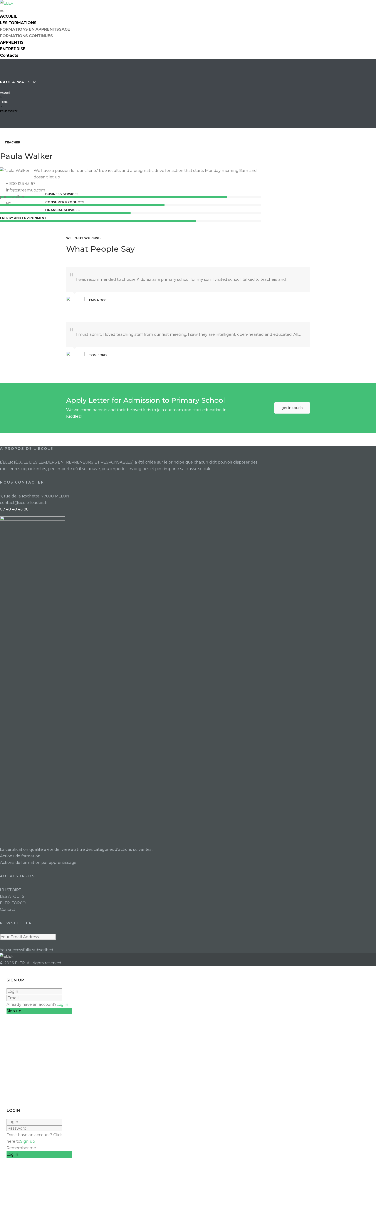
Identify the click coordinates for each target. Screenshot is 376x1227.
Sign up (27, 1141)
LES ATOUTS (12, 896)
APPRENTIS (11, 42)
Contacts (9, 55)
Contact (7, 909)
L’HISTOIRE (10, 890)
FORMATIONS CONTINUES (26, 35)
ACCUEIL (8, 16)
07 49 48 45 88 (14, 509)
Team (4, 101)
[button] (292, 408)
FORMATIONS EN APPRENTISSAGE (35, 29)
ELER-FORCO (13, 903)
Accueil (5, 92)
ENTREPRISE (12, 49)
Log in (62, 1004)
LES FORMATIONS (18, 22)
